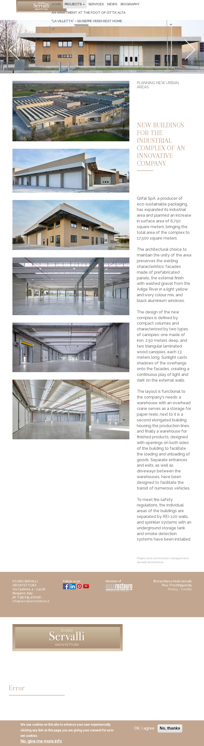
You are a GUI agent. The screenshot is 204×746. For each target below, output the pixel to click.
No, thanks (170, 728)
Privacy (173, 589)
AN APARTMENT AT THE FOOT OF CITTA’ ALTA (88, 12)
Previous (14, 49)
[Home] (41, 6)
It (53, 29)
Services (96, 4)
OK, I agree (144, 728)
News (112, 4)
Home (56, 4)
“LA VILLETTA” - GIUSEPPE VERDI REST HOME (86, 21)
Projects (73, 4)
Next (190, 49)
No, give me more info (41, 741)
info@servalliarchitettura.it (30, 601)
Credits (186, 589)
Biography (130, 4)
